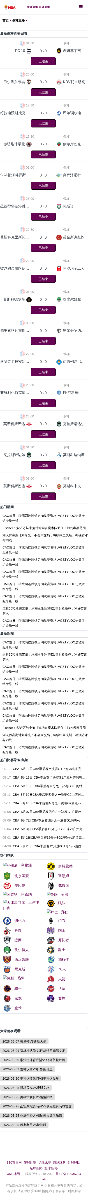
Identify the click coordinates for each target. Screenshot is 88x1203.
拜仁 (64, 912)
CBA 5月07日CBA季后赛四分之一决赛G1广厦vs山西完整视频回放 (44, 812)
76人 (62, 969)
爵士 (61, 950)
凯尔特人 (21, 950)
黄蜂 (61, 998)
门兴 (61, 921)
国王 (61, 930)
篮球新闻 (50, 1168)
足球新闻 (36, 1168)
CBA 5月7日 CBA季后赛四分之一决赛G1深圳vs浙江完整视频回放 (44, 820)
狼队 (61, 903)
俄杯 (66, 43)
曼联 (64, 894)
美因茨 (19, 886)
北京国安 (21, 876)
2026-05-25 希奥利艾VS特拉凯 (24, 1125)
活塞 (61, 989)
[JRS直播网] (11, 7)
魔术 (18, 1008)
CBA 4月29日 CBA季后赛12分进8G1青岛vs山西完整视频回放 (44, 846)
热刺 (21, 978)
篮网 (18, 940)
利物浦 (26, 865)
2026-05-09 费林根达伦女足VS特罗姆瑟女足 (33, 1050)
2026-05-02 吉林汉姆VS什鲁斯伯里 (27, 1069)
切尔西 (19, 921)
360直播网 (14, 1162)
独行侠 (63, 959)
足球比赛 (44, 1162)
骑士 (18, 989)
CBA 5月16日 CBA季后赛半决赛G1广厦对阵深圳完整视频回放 (44, 777)
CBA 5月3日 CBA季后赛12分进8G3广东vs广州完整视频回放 (44, 829)
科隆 (18, 930)
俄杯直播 (18, 20)
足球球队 (74, 1162)
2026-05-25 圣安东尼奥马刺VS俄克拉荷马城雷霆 (37, 1106)
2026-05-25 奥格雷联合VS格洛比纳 (27, 1097)
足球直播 (44, 7)
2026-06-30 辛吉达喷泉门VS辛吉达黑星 (30, 1078)
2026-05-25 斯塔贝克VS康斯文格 (25, 1088)
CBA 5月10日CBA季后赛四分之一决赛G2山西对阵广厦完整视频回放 (44, 794)
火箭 (61, 979)
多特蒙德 (65, 866)
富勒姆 (63, 876)
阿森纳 (26, 894)
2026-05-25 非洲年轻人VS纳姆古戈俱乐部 (32, 1115)
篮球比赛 (30, 1162)
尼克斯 (19, 969)
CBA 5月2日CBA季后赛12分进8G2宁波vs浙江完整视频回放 (44, 837)
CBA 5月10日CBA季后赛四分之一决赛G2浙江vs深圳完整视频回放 (44, 803)
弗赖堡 (63, 886)
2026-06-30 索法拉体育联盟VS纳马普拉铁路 (33, 1060)
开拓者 (63, 940)
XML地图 (13, 1174)
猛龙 (18, 998)
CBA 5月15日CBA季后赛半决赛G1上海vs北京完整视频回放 (44, 769)
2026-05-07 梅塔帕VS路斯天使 (24, 1041)
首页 (5, 20)
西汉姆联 (21, 959)
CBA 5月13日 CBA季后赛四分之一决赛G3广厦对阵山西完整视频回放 (44, 786)
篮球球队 (59, 1162)
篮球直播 (32, 7)
